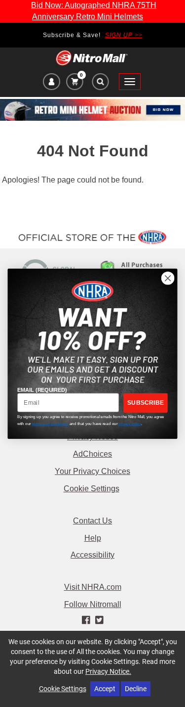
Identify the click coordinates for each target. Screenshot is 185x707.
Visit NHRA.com (92, 587)
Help (92, 538)
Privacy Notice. (108, 671)
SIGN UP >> (124, 35)
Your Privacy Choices (92, 471)
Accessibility (92, 555)
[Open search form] (100, 84)
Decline (136, 688)
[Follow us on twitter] (99, 620)
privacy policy (129, 423)
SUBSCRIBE (145, 402)
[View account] (51, 83)
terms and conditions (50, 423)
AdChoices (92, 454)
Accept (104, 688)
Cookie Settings (91, 488)
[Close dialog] (168, 277)
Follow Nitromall (92, 604)
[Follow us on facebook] (86, 620)
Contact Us (92, 521)
